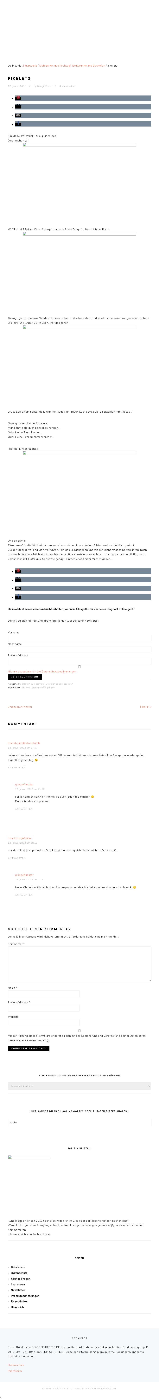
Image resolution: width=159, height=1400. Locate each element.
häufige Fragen (20, 1278)
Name (12, 987)
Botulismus (18, 1267)
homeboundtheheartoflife (24, 743)
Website (13, 1016)
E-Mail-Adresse (18, 655)
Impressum (18, 1284)
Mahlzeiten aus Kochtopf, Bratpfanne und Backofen (45, 684)
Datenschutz (19, 1272)
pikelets (51, 687)
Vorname (14, 632)
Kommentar (16, 943)
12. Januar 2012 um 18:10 (22, 842)
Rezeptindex (19, 1301)
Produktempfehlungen (25, 1295)
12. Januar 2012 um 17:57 (22, 747)
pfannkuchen (39, 687)
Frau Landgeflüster (20, 838)
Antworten (17, 767)
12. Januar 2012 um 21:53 (30, 789)
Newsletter (18, 1290)
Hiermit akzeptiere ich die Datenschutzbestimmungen (42, 671)
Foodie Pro (74, 1388)
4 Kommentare (67, 86)
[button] (18, 98)
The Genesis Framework (101, 1388)
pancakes (26, 687)
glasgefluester (24, 784)
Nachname (15, 643)
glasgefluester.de (79, 26)
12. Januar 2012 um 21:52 (30, 879)
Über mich (17, 1307)
